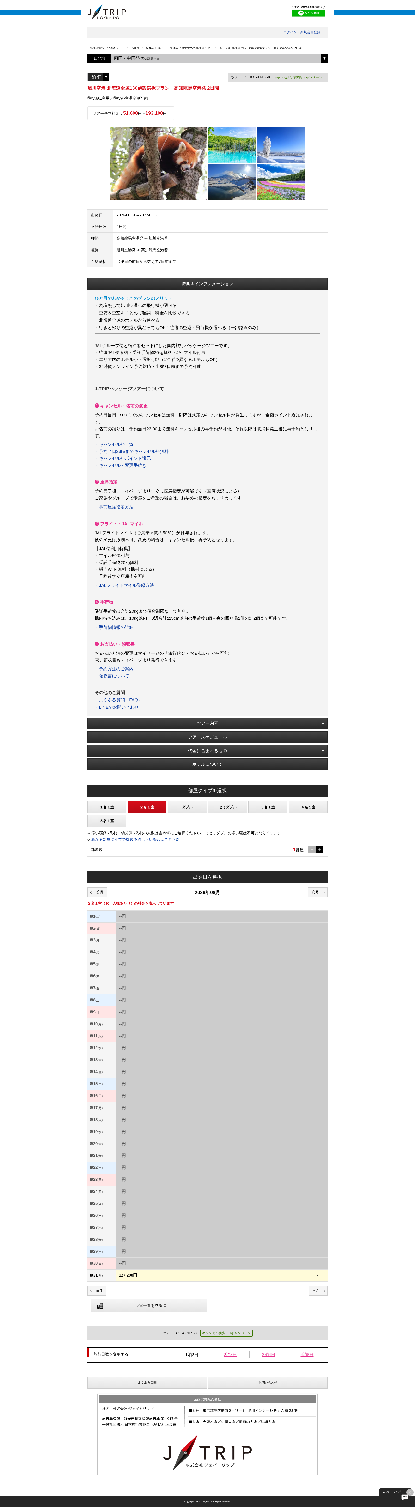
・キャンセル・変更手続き (120, 465)
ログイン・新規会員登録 (301, 32)
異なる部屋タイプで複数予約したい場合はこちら (133, 839)
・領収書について (112, 675)
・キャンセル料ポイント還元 (123, 458)
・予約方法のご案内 (114, 668)
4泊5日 (307, 1354)
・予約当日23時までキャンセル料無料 (132, 451)
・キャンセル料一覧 (114, 444)
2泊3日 (230, 1354)
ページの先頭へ (397, 1492)
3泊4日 (268, 1354)
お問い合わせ (268, 1382)
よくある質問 (147, 1382)
